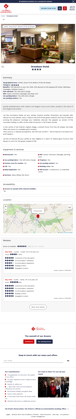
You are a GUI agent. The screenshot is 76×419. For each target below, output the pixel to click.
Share (4, 19)
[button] (38, 216)
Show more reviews (38, 307)
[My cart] (65, 8)
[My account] (60, 8)
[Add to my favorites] (2, 67)
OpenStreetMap (68, 232)
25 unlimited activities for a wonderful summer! (35, 1)
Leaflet (61, 232)
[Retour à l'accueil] (6, 8)
